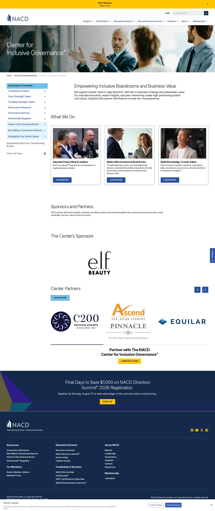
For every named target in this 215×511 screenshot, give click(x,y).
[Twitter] (201, 430)
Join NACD (110, 478)
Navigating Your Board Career (23, 136)
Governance (111, 457)
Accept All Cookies (173, 505)
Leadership (110, 453)
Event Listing (62, 457)
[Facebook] (206, 430)
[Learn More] (75, 143)
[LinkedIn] (192, 430)
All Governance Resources (25, 75)
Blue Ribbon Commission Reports (25, 130)
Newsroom (110, 467)
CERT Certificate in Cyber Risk (70, 479)
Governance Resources (18, 450)
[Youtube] (196, 430)
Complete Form (129, 361)
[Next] (205, 290)
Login (167, 13)
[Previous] (197, 290)
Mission (108, 450)
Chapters (109, 460)
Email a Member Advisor (18, 472)
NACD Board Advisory (71, 483)
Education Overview (65, 450)
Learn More (62, 180)
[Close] (211, 504)
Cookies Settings (155, 505)
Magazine (18, 460)
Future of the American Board (23, 124)
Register (107, 401)
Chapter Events (63, 460)
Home (9, 75)
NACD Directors (68, 454)
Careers (109, 463)
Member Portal (14, 475)
